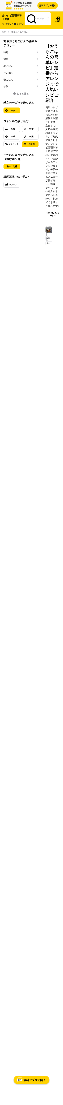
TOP (4, 32)
